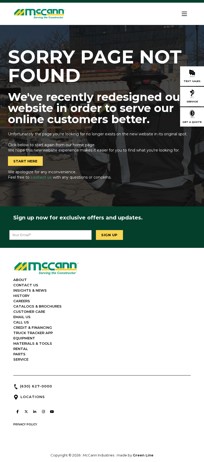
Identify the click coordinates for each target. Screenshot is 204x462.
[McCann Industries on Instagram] (43, 411)
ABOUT (20, 280)
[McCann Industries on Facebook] (17, 411)
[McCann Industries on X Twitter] (26, 411)
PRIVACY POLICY (25, 424)
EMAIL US (22, 317)
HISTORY (21, 295)
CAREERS (21, 301)
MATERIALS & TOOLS (32, 343)
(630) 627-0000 (36, 386)
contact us (41, 177)
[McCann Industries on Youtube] (52, 411)
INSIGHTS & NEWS (30, 290)
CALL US (21, 322)
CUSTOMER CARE (29, 311)
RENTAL (20, 349)
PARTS (19, 354)
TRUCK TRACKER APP (33, 333)
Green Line (143, 455)
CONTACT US (25, 285)
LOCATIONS (32, 397)
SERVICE (20, 359)
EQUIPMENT (24, 338)
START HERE (25, 161)
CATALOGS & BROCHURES (37, 306)
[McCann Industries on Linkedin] (34, 411)
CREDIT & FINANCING (32, 327)
